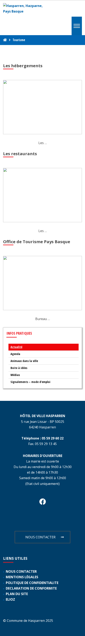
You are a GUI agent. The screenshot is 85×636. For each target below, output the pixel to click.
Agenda (15, 354)
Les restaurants (20, 153)
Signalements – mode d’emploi (30, 382)
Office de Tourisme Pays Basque (36, 241)
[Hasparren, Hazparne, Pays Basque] (24, 8)
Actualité (16, 347)
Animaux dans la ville (24, 361)
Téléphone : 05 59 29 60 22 (42, 438)
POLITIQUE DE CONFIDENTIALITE (32, 582)
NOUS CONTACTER (40, 537)
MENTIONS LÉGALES (22, 577)
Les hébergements (22, 65)
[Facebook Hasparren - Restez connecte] (42, 503)
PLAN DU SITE (17, 594)
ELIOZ (10, 599)
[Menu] (76, 26)
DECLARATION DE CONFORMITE (31, 588)
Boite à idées (19, 368)
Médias (15, 375)
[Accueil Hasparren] (5, 40)
